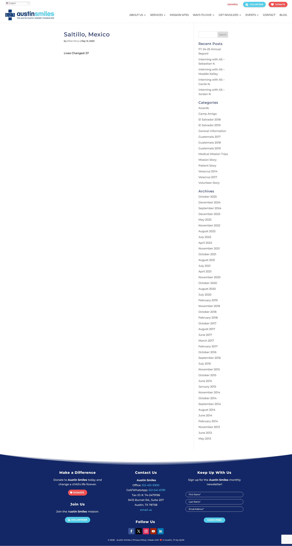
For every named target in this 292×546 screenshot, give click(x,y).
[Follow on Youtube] (153, 531)
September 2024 (209, 208)
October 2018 (207, 312)
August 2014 (206, 409)
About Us (136, 15)
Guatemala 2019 (209, 148)
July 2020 (204, 294)
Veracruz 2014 (207, 171)
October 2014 (207, 398)
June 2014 (205, 415)
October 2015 (207, 375)
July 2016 (204, 363)
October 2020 (207, 283)
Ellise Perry (73, 41)
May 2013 (204, 438)
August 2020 (207, 289)
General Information (212, 131)
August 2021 (206, 260)
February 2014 (208, 421)
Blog (283, 15)
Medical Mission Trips (213, 154)
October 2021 (207, 254)
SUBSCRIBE (214, 520)
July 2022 (204, 237)
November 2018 (209, 306)
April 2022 (205, 243)
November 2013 (209, 427)
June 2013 (205, 432)
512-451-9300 (145, 485)
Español (233, 4)
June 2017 (205, 335)
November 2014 (209, 392)
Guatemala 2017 (209, 136)
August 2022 (207, 231)
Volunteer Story (209, 182)
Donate (280, 4)
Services (156, 15)
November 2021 (209, 248)
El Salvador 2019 (209, 125)
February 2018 (208, 317)
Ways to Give (202, 15)
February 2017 (208, 346)
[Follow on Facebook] (131, 531)
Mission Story (207, 159)
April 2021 (205, 271)
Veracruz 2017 (207, 177)
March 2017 (206, 340)
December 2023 (209, 214)
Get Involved (228, 15)
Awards (203, 108)
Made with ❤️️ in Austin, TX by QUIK (166, 540)
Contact (269, 15)
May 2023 (204, 219)
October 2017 (207, 323)
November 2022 (209, 225)
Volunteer (256, 4)
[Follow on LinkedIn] (161, 531)
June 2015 (205, 381)
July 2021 (204, 266)
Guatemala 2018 (209, 142)
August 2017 (206, 329)
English (12, 3)
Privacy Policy (139, 540)
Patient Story (207, 165)
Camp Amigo (207, 113)
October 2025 (207, 196)
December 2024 (209, 202)
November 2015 (209, 369)
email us (146, 510)
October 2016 (207, 352)
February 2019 (208, 300)
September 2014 (209, 404)
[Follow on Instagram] (146, 531)
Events (250, 15)
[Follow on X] (139, 531)
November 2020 (209, 277)
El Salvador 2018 (209, 119)
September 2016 (209, 358)
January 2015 (207, 386)
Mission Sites (179, 15)
